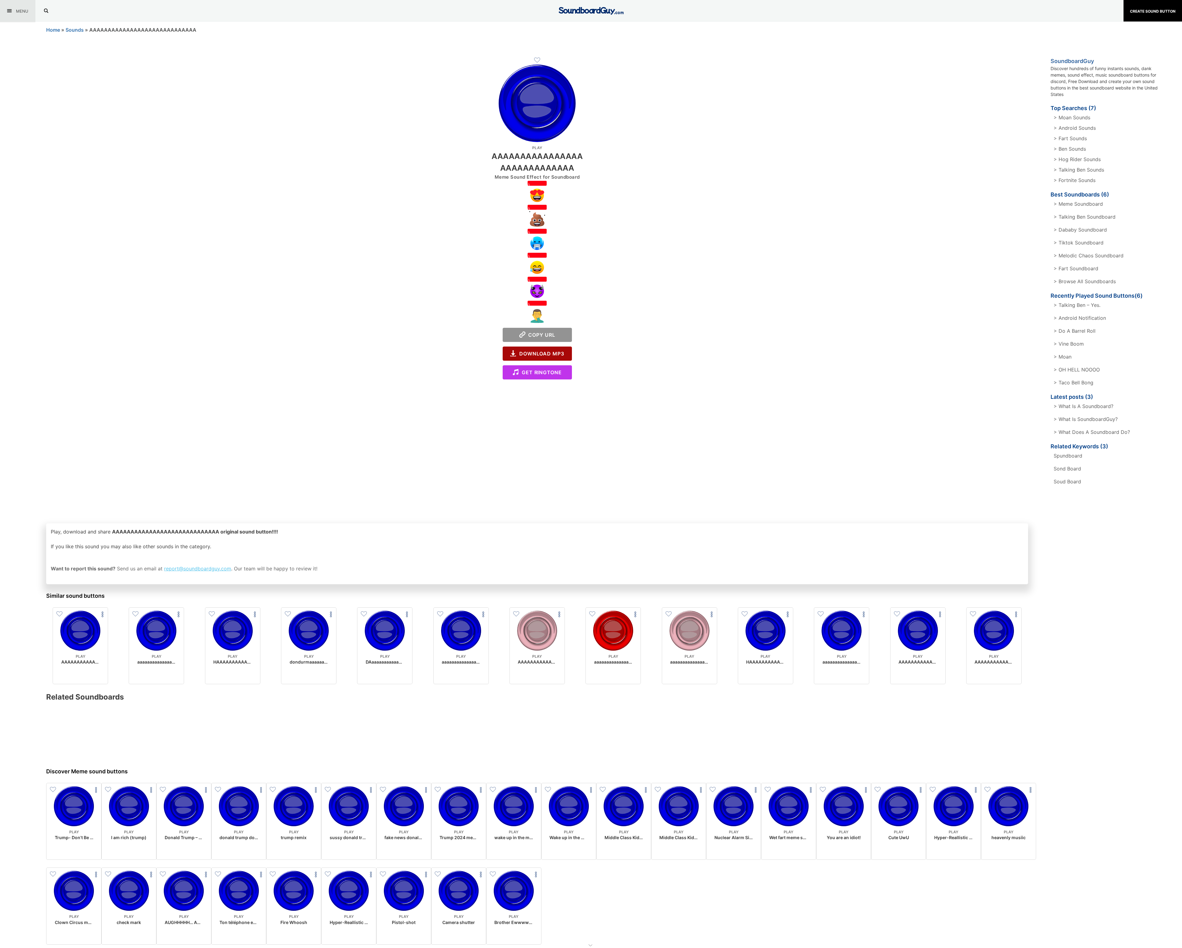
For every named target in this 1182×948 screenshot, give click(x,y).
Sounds (75, 30)
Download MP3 (540, 354)
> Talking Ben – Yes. (1077, 305)
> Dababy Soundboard (1080, 230)
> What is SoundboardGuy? (1086, 419)
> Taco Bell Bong (1073, 382)
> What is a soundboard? (1083, 406)
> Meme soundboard (1078, 204)
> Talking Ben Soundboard (1085, 217)
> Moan (1062, 357)
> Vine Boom (1069, 344)
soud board (1067, 481)
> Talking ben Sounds (1079, 170)
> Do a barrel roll (1075, 331)
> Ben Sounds (1070, 149)
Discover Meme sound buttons (87, 771)
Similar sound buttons (75, 596)
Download (80, 674)
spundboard (1068, 456)
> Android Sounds (1075, 128)
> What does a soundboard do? (1092, 432)
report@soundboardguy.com (197, 568)
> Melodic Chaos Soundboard (1089, 255)
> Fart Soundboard (1076, 268)
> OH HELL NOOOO (1077, 370)
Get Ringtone (540, 372)
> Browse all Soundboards (1085, 281)
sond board (1067, 469)
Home (53, 30)
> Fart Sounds (1070, 138)
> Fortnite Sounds (1075, 180)
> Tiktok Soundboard (1079, 243)
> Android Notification (1080, 318)
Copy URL (540, 335)
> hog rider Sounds (1077, 159)
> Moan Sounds (1072, 117)
